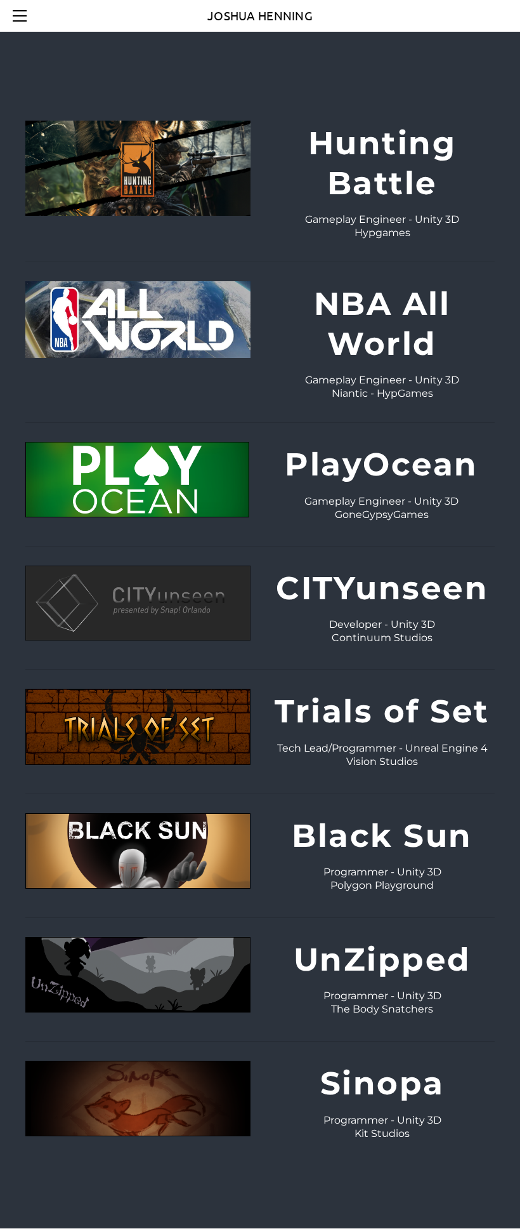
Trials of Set (382, 711)
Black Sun (382, 835)
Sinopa (382, 1083)
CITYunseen (382, 588)
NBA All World (382, 323)
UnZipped (382, 959)
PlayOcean (381, 464)
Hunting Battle (382, 163)
